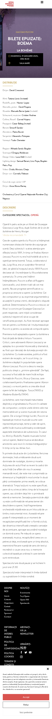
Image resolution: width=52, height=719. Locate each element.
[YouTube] (30, 652)
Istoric (6, 596)
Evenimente (25, 592)
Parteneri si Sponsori (8, 611)
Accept (26, 697)
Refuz (26, 705)
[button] (47, 668)
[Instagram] (21, 657)
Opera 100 (24, 599)
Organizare (8, 603)
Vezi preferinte (26, 712)
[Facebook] (21, 652)
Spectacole (24, 603)
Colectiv (7, 599)
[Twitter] (26, 652)
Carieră (7, 606)
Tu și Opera (24, 596)
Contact (7, 616)
